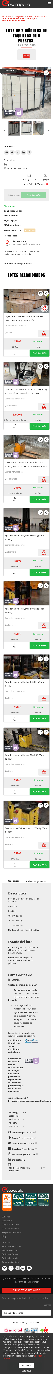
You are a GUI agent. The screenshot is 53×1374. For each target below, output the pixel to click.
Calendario (7, 1220)
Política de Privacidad (11, 1246)
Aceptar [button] (26, 1365)
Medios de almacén (36, 16)
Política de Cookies (10, 1254)
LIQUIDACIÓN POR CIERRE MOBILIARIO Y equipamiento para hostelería (23, 252)
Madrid (9, 332)
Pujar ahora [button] (39, 353)
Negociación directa (11, 1224)
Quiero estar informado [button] (26, 1290)
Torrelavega (11, 405)
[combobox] (26, 1313)
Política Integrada (10, 1258)
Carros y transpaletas (14, 471)
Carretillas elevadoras (15, 398)
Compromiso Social (11, 1262)
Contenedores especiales (16, 325)
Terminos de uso (10, 1250)
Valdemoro (11, 552)
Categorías (19, 16)
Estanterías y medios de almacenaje (18, 18)
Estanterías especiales (13, 20)
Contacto (6, 1242)
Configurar (26, 1370)
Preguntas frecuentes (12, 1232)
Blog (4, 1236)
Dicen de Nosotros (10, 1228)
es (29, 1101)
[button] (6, 152)
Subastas (6, 1217)
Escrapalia (6, 16)
